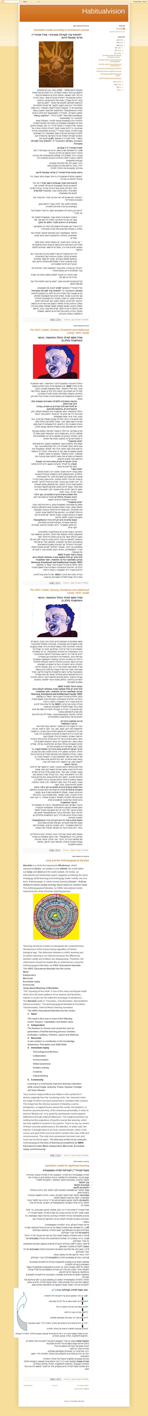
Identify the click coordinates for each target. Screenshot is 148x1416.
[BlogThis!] (58, 320)
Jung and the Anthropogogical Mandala (67, 860)
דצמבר (119, 48)
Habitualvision (103, 11)
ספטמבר (118, 82)
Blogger (66, 1401)
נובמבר (119, 50)
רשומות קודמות (28, 1385)
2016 (121, 45)
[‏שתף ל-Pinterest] (51, 320)
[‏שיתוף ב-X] (55, 320)
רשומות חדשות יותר (82, 1385)
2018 (121, 40)
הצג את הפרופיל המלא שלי (117, 32)
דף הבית (54, 1385)
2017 (121, 43)
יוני (120, 90)
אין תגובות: (66, 319)
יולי (120, 87)
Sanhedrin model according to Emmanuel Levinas (61, 30)
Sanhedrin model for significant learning (67, 1165)
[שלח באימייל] (60, 320)
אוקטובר (118, 53)
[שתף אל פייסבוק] (53, 320)
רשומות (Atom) (78, 1389)
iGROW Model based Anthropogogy (110, 78)
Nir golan (120, 29)
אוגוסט (119, 84)
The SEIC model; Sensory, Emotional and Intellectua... (109, 60)
